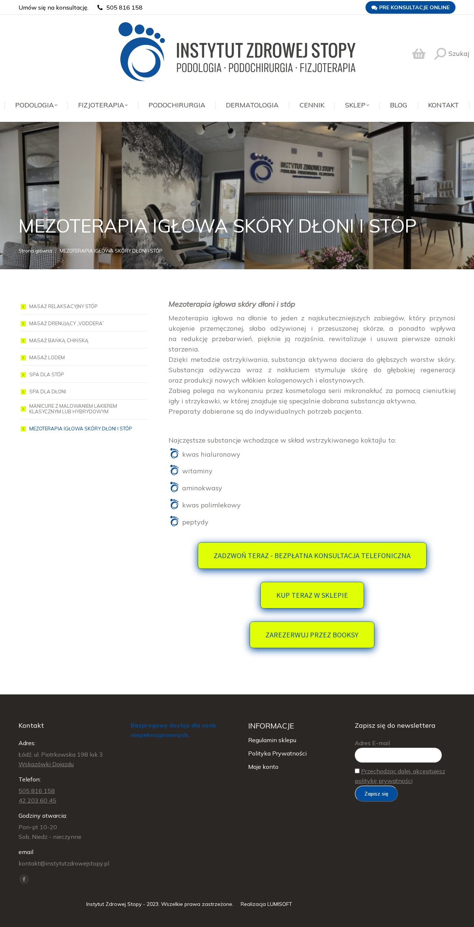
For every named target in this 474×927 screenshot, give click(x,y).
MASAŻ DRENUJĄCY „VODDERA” (66, 323)
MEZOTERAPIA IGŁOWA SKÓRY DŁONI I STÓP (80, 428)
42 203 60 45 (37, 800)
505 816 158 (124, 7)
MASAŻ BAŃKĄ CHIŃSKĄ (59, 340)
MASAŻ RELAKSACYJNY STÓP (63, 306)
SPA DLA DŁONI (47, 391)
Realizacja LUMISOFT (266, 904)
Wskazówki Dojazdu (46, 764)
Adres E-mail (372, 743)
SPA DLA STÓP (46, 374)
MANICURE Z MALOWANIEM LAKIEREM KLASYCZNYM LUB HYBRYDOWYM (73, 408)
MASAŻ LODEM (47, 357)
